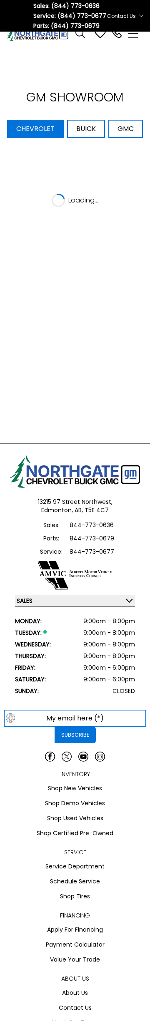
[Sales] (117, 33)
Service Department (75, 866)
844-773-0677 (92, 551)
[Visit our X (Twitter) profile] (67, 757)
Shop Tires (75, 896)
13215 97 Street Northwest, (75, 502)
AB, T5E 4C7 (92, 510)
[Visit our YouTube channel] (83, 757)
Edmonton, (58, 510)
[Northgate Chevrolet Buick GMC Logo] (41, 33)
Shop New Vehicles (75, 788)
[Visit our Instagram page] (100, 757)
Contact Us (75, 1008)
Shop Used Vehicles (75, 818)
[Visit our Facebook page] (50, 757)
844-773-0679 (92, 538)
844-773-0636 (92, 525)
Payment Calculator (75, 944)
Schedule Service (75, 881)
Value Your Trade (75, 959)
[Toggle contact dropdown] (141, 16)
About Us (75, 993)
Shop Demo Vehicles (75, 803)
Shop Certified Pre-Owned (75, 833)
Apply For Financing (75, 929)
